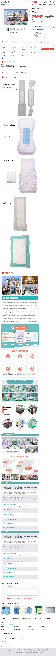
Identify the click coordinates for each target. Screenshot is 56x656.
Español (10, 650)
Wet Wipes (43, 626)
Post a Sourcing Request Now (26, 598)
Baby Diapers (2, 626)
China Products (11, 649)
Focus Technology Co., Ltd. (22, 652)
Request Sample (47, 17)
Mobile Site (47, 649)
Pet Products (43, 627)
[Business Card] (53, 45)
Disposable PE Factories (25, 642)
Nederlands (29, 650)
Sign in (54, 2)
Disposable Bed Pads (13, 638)
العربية (32, 650)
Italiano (24, 650)
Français (17, 650)
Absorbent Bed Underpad (5, 638)
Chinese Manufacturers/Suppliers (18, 649)
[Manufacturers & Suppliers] (5, 2)
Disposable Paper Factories (34, 642)
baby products (44, 629)
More (1, 646)
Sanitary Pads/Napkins (31, 626)
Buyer (36, 4)
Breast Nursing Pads (31, 629)
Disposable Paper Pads (50, 642)
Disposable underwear (17, 629)
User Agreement (33, 652)
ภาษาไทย (42, 650)
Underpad (20, 6)
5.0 (44, 43)
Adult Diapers (16, 626)
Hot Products (6, 649)
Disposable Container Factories (16, 642)
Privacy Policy (41, 652)
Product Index (43, 649)
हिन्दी (39, 650)
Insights (50, 649)
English (7, 650)
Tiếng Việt (48, 650)
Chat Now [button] (50, 15)
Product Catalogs (13, 624)
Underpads (15, 627)
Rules (54, 4)
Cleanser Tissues (3, 627)
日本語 (37, 650)
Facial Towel (2, 629)
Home (1, 6)
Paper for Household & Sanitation (14, 6)
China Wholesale (24, 649)
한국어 (35, 650)
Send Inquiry (38, 15)
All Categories (4, 4)
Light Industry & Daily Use (6, 6)
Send (8, 598)
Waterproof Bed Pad (20, 638)
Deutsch (26, 650)
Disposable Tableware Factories (6, 642)
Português (13, 650)
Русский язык (20, 650)
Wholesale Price (29, 649)
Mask (28, 627)
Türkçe (45, 650)
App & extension (45, 4)
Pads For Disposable (42, 642)
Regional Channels (38, 649)
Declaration (37, 652)
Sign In (34, 37)
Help (40, 4)
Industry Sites (33, 649)
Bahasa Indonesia (52, 650)
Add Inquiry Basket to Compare (16, 32)
